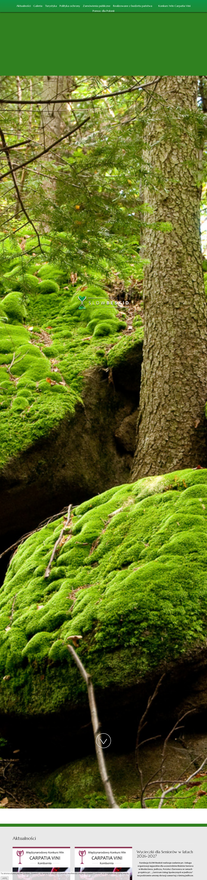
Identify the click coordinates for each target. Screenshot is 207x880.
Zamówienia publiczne (96, 6)
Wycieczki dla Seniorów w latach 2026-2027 (165, 854)
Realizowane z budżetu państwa (132, 6)
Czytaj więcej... (123, 873)
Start (155, 5)
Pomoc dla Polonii (103, 11)
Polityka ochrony (70, 6)
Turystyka (51, 6)
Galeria (37, 6)
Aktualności (24, 6)
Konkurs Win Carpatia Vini (174, 6)
